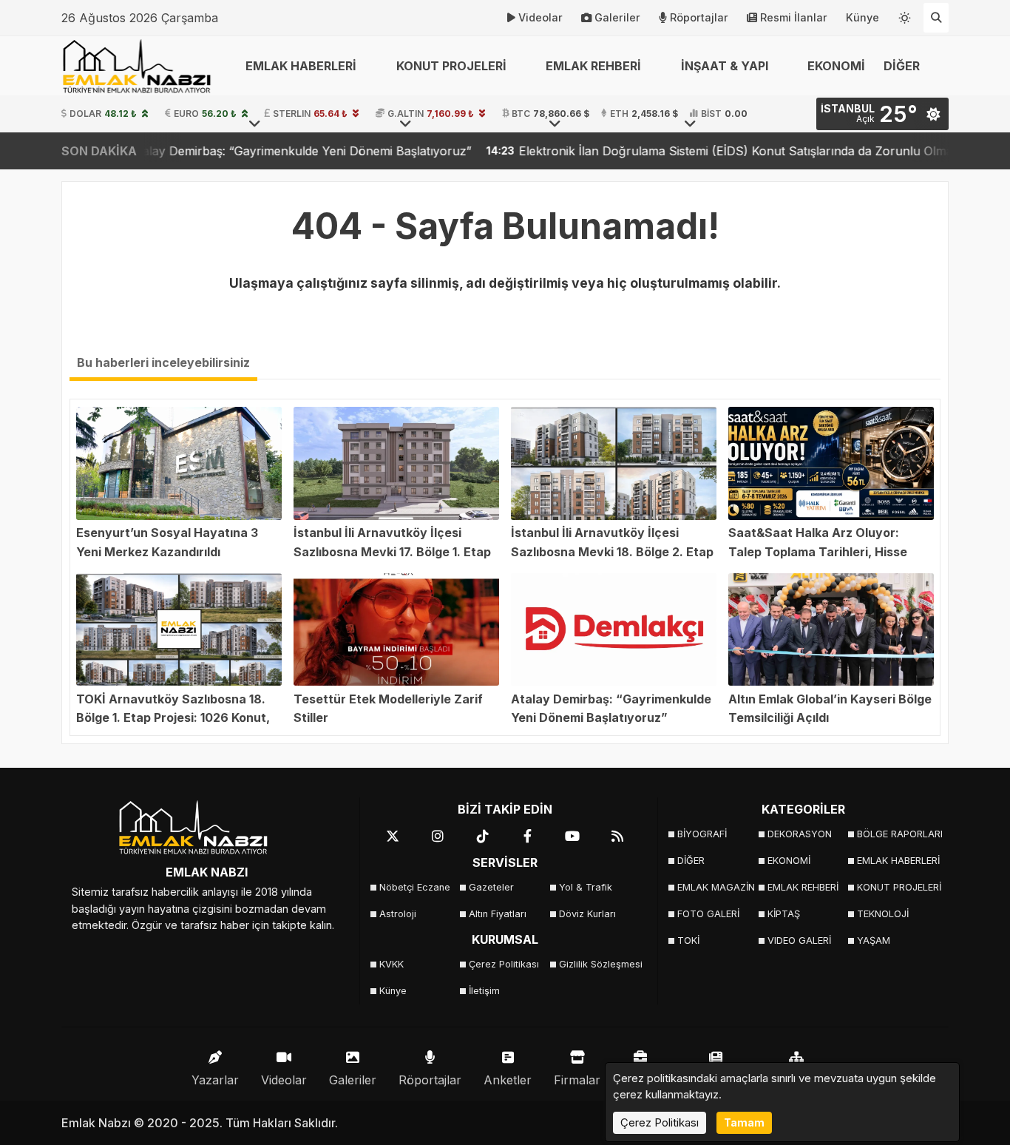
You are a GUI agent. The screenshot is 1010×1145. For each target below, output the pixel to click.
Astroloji (397, 913)
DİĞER (691, 860)
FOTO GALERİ (708, 913)
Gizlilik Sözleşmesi (599, 964)
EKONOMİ (836, 65)
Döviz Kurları (587, 913)
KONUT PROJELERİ (897, 887)
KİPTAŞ (783, 913)
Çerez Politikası (504, 964)
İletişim (484, 990)
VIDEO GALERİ (799, 940)
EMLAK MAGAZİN (716, 887)
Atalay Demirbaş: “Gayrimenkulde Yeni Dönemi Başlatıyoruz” (236, 150)
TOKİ (688, 940)
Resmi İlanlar (793, 17)
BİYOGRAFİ (702, 834)
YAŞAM (873, 940)
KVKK (391, 964)
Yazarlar (215, 1080)
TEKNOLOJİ (883, 913)
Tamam (744, 1122)
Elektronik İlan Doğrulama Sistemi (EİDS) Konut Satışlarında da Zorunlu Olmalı (674, 150)
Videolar (540, 17)
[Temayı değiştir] (905, 15)
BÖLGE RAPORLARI (897, 834)
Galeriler (617, 17)
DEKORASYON (799, 834)
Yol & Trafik (585, 887)
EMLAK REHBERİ (802, 887)
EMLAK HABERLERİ (897, 860)
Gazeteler (491, 887)
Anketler (508, 1080)
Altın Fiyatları (497, 913)
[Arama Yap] (936, 18)
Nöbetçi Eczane (414, 887)
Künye (862, 17)
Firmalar (577, 1080)
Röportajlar (699, 17)
